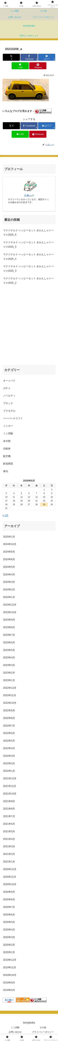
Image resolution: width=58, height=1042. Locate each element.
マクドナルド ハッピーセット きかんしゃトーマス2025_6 (28, 232)
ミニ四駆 (15, 1027)
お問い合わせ (15, 1032)
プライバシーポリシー (43, 1032)
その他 (43, 1027)
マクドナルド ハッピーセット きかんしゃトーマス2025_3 (28, 268)
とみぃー (29, 195)
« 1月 (5, 515)
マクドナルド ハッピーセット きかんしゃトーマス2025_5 (28, 244)
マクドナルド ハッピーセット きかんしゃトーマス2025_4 (28, 256)
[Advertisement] (29, 328)
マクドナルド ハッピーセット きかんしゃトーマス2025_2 (28, 280)
